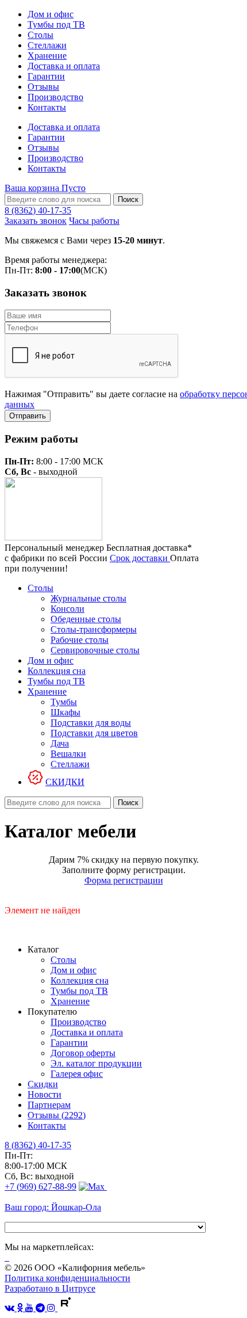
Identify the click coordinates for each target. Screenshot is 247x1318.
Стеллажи (47, 45)
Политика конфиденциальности (67, 1278)
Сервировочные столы (95, 650)
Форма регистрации (123, 880)
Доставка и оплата (64, 66)
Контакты (47, 107)
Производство (55, 97)
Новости (44, 1094)
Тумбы (64, 702)
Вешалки (68, 754)
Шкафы (65, 712)
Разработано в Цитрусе (50, 1288)
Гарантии (46, 76)
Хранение (47, 55)
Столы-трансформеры (94, 629)
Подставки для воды (91, 722)
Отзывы (43, 87)
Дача (60, 743)
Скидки (43, 1084)
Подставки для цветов (94, 733)
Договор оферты (83, 1053)
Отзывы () (57, 1115)
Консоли (67, 609)
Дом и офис (51, 14)
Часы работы (94, 221)
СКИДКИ (64, 782)
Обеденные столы (86, 619)
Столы (40, 35)
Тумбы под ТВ (56, 24)
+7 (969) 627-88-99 (40, 1186)
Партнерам (49, 1105)
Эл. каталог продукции (96, 1063)
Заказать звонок (36, 221)
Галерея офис (77, 1074)
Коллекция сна (57, 671)
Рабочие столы (80, 640)
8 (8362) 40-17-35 (38, 210)
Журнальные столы (88, 598)
